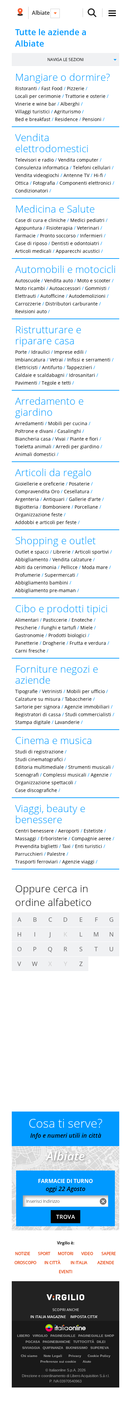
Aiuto (87, 1361)
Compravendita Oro (37, 491)
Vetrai (56, 359)
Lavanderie (67, 722)
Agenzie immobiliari (87, 706)
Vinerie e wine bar (35, 104)
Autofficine (52, 296)
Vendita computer (78, 160)
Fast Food (51, 88)
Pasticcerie (55, 620)
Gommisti (95, 288)
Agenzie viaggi (78, 861)
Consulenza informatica (42, 167)
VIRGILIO (40, 1336)
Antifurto (52, 367)
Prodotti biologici (67, 635)
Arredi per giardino (77, 446)
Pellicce (69, 567)
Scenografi (27, 775)
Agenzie (99, 775)
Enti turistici (88, 846)
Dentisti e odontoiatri (75, 243)
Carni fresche (30, 650)
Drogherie (54, 643)
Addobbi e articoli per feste (46, 522)
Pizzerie (75, 88)
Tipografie (26, 691)
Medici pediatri (87, 220)
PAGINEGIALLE (63, 1336)
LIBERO (23, 1336)
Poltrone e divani (34, 431)
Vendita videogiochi (37, 175)
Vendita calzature (72, 559)
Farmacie (25, 235)
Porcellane (86, 507)
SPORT (44, 1253)
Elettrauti (25, 296)
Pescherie (26, 627)
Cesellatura (76, 491)
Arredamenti (29, 423)
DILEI (101, 1342)
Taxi (66, 846)
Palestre (56, 854)
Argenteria (27, 499)
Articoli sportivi (92, 552)
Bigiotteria (26, 507)
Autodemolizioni (87, 296)
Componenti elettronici (85, 183)
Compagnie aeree (91, 838)
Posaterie (79, 483)
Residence (66, 119)
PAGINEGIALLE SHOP (96, 1336)
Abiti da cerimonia (35, 567)
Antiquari (53, 499)
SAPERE (108, 1253)
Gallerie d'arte (85, 499)
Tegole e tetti (56, 383)
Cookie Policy (99, 1356)
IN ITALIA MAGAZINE (48, 1316)
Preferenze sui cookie (58, 1361)
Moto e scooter (94, 280)
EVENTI (65, 1272)
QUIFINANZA (53, 1348)
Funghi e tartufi (58, 627)
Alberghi (70, 104)
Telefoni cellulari (92, 167)
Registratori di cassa (38, 714)
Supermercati (60, 575)
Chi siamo (29, 1356)
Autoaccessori (65, 288)
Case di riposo (31, 243)
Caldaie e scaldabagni (39, 375)
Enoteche (82, 620)
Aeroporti (68, 831)
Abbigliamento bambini (41, 582)
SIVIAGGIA (31, 1348)
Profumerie (27, 575)
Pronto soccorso (58, 235)
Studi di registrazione (39, 751)
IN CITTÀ (52, 1262)
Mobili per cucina (67, 423)
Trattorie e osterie (85, 96)
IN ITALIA (79, 1262)
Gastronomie (29, 635)
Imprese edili (69, 352)
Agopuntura (28, 228)
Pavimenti (26, 383)
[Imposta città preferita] (20, 13)
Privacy (75, 1356)
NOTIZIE (22, 1253)
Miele (86, 627)
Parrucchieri (29, 854)
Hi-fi (98, 175)
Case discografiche (36, 790)
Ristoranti (26, 88)
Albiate (41, 12)
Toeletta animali (33, 446)
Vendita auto (58, 280)
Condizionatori (31, 190)
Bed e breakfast (32, 119)
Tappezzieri (79, 367)
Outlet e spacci (32, 552)
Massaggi (25, 838)
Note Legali (53, 1356)
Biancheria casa (33, 439)
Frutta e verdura (88, 643)
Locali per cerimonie (38, 96)
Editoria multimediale (39, 767)
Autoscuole (27, 280)
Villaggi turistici (32, 111)
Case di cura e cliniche (40, 220)
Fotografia (44, 183)
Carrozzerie (28, 303)
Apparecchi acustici (78, 251)
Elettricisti (26, 367)
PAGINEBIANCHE (57, 1342)
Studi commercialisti (88, 714)
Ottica (22, 183)
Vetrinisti (52, 691)
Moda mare (95, 567)
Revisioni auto (31, 311)
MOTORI (65, 1253)
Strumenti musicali (89, 767)
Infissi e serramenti (89, 359)
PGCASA (33, 1342)
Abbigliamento (31, 559)
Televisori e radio (34, 160)
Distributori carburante (71, 303)
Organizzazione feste (38, 514)
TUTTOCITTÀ (83, 1342)
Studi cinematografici (39, 759)
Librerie (62, 552)
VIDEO (87, 1253)
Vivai (60, 439)
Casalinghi (69, 431)
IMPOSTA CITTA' (84, 1316)
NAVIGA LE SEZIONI (65, 59)
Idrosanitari (82, 375)
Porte (21, 352)
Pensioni (91, 119)
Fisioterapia (59, 228)
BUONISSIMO (77, 1348)
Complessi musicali (64, 775)
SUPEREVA (99, 1348)
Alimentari (27, 620)
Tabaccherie (78, 699)
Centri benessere (34, 831)
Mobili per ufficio (86, 691)
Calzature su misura (37, 699)
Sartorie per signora (37, 706)
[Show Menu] (112, 13)
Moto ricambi (30, 288)
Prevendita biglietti (36, 846)
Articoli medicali (33, 251)
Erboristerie (54, 838)
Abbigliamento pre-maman (45, 590)
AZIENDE (105, 1262)
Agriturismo (67, 111)
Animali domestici (35, 454)
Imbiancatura (30, 359)
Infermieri (91, 235)
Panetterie (26, 643)
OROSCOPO (25, 1262)
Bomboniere (56, 507)
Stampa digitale (32, 722)
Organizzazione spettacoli (44, 782)
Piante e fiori (84, 439)
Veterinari (88, 228)
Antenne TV (76, 175)
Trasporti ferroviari (36, 861)
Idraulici (40, 352)
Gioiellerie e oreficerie (39, 483)
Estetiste (93, 831)
